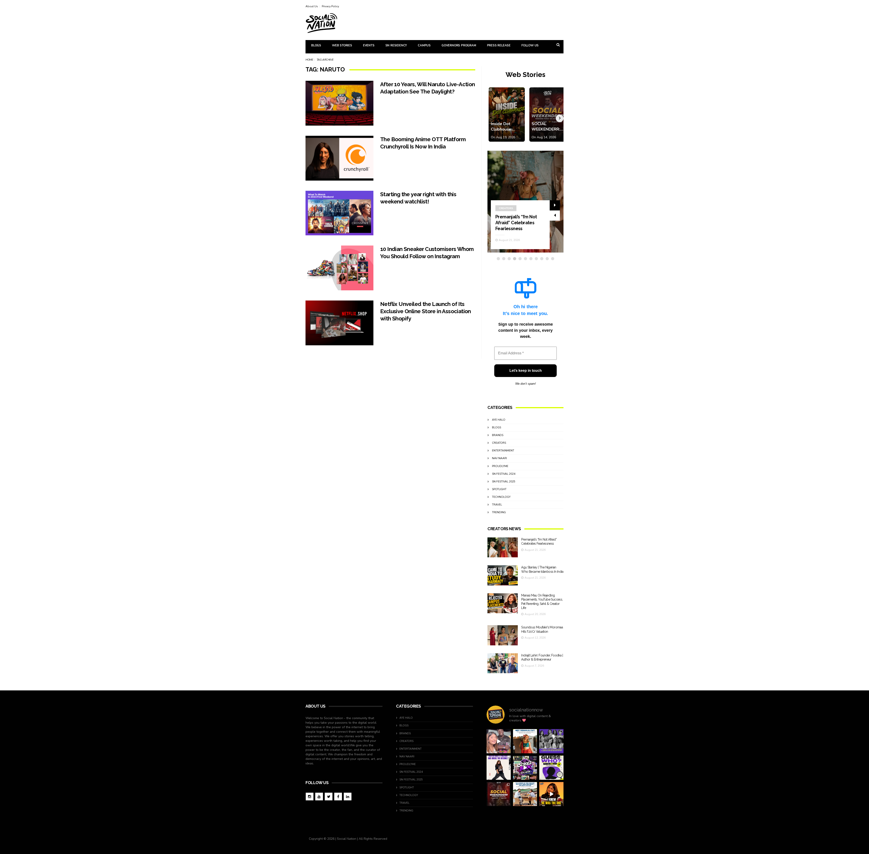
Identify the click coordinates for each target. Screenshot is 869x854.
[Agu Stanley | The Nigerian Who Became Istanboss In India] (502, 575)
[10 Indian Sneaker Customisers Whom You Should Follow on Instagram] (339, 268)
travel (497, 504)
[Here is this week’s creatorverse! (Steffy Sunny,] (551, 741)
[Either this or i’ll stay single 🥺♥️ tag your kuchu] (551, 794)
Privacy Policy (330, 6)
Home (309, 60)
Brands (497, 435)
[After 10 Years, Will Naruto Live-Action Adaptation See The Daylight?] (339, 103)
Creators (506, 208)
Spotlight (499, 489)
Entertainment (503, 450)
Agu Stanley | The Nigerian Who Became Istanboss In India (518, 222)
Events (369, 45)
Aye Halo (498, 420)
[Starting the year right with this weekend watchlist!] (339, 213)
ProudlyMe (500, 466)
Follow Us (530, 45)
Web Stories (342, 45)
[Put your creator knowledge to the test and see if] (551, 768)
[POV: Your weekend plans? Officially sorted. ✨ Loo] (499, 794)
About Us (312, 6)
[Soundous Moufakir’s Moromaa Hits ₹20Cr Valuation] (502, 635)
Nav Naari (499, 458)
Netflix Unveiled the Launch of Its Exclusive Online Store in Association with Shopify (425, 311)
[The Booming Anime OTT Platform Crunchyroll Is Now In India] (339, 158)
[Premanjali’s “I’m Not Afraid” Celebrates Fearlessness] (502, 547)
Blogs (316, 45)
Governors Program (459, 45)
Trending (499, 512)
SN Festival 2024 (503, 474)
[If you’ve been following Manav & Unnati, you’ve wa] (525, 794)
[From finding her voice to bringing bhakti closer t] (525, 741)
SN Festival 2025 (503, 481)
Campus (424, 45)
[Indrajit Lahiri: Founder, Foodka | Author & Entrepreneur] (502, 663)
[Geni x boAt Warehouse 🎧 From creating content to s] (499, 768)
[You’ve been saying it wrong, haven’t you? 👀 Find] (499, 741)
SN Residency (396, 45)
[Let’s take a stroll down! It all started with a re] (525, 768)
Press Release (499, 45)
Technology (501, 497)
